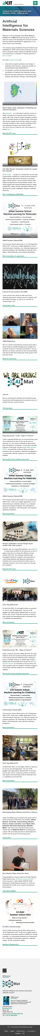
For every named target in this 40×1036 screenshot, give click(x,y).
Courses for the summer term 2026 (15, 292)
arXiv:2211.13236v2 (9, 891)
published (8, 113)
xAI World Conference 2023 (24, 879)
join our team (7, 55)
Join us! (5, 394)
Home (6, 1031)
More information (9, 622)
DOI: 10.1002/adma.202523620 (13, 194)
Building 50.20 (7, 1008)
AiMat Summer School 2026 (12, 240)
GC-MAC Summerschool (11, 927)
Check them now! (9, 305)
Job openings (7, 408)
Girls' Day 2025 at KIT (10, 605)
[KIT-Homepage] (7, 3)
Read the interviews (9, 359)
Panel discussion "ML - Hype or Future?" (17, 650)
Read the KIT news (9, 133)
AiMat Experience (9, 341)
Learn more (6, 837)
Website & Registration (11, 944)
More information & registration (14, 256)
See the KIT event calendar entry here (16, 459)
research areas (14, 60)
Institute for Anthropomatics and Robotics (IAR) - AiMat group (19, 4)
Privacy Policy (20, 1031)
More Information (9, 513)
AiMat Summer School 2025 (12, 496)
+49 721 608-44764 (11, 1015)
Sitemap (17, 1033)
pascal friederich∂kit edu (15, 1013)
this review (7, 174)
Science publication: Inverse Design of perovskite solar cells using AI (18, 544)
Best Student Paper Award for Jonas (16, 873)
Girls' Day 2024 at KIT (10, 763)
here (8, 129)
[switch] (27, 3)
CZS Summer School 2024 (12, 710)
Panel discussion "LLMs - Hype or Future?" (18, 436)
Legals (12, 1031)
